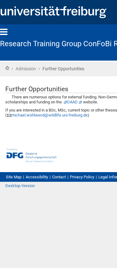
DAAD (72, 102)
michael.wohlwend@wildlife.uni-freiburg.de (50, 115)
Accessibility (37, 177)
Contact (59, 177)
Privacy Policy (82, 177)
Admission (26, 68)
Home (7, 68)
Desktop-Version (20, 185)
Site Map (14, 177)
